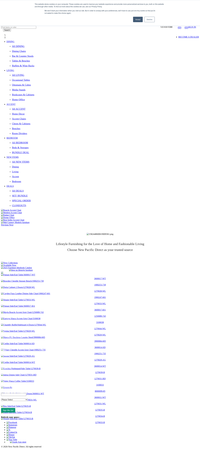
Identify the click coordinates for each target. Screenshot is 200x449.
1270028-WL (100, 291)
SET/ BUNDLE (20, 195)
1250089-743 (100, 316)
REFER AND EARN (10, 364)
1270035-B (100, 410)
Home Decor (18, 113)
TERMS (4, 359)
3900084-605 (100, 341)
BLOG (4, 345)
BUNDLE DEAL (20, 152)
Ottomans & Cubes (21, 84)
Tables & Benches (21, 60)
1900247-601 (100, 297)
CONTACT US (8, 327)
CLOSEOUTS (19, 205)
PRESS (4, 355)
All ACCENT (18, 109)
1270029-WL (100, 335)
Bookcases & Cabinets (23, 94)
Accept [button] (137, 19)
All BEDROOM (20, 142)
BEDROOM (12, 138)
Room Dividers (19, 133)
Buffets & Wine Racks (23, 65)
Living (15, 171)
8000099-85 (100, 391)
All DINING (18, 46)
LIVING (10, 70)
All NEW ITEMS (20, 161)
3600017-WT (100, 278)
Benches (16, 128)
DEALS (10, 186)
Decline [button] (149, 19)
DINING (10, 41)
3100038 (100, 322)
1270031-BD (100, 378)
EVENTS (5, 341)
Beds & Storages (20, 147)
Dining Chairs (19, 51)
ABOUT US (6, 322)
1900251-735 (100, 353)
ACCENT (11, 104)
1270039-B (100, 372)
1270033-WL (100, 303)
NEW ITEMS (13, 157)
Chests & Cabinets (21, 123)
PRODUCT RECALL (11, 378)
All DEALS (18, 190)
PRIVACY (6, 369)
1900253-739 (100, 285)
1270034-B (100, 416)
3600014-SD (100, 347)
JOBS (3, 350)
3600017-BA (100, 310)
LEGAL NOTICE (9, 373)
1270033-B (100, 422)
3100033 (100, 385)
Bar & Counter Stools (22, 56)
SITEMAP (5, 382)
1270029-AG (100, 360)
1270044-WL (100, 328)
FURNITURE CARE (10, 387)
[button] (5, 225)
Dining (15, 166)
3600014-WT (100, 366)
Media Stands (18, 89)
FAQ (3, 332)
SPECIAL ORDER (21, 200)
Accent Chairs (19, 118)
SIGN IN (192, 27)
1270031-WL (100, 403)
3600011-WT (100, 397)
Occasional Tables (21, 80)
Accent (15, 176)
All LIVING (18, 75)
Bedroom (16, 181)
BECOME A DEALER (188, 37)
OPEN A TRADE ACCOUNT (14, 336)
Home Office (18, 99)
